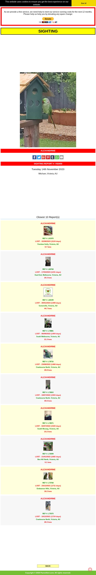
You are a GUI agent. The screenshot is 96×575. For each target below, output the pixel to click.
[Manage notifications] (90, 569)
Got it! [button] (83, 3)
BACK (48, 566)
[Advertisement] (48, 53)
